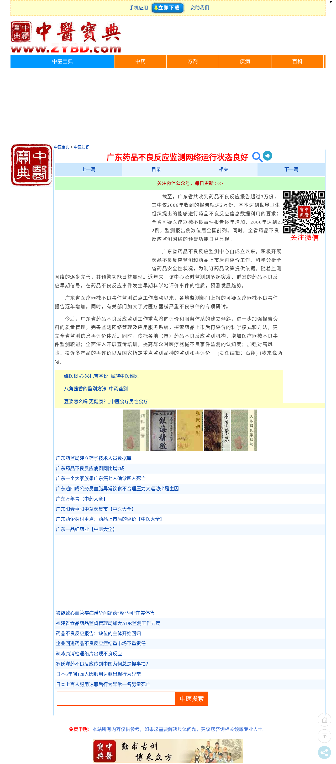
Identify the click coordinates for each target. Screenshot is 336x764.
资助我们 (199, 7)
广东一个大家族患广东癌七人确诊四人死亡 (101, 478)
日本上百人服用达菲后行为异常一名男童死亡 (103, 684)
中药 (140, 61)
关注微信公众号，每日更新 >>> (190, 183)
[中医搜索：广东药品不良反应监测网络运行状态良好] (255, 157)
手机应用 (139, 7)
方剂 (192, 61)
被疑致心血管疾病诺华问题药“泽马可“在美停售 (105, 613)
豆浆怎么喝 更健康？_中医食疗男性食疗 (106, 401)
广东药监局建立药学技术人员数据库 (94, 458)
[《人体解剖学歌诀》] (244, 449)
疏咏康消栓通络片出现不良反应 (89, 653)
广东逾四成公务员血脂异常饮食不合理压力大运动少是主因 (117, 488)
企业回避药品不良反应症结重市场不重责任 (101, 643)
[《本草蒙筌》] (217, 449)
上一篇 (88, 169)
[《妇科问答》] (136, 449)
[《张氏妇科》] (190, 449)
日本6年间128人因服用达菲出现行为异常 (98, 674)
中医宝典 (62, 61)
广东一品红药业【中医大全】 (86, 529)
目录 (156, 169)
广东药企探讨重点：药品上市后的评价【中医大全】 (110, 519)
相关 (223, 169)
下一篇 (291, 169)
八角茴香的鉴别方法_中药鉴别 (96, 388)
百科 (297, 61)
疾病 (245, 61)
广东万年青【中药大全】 (82, 499)
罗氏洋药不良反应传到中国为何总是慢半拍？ (103, 664)
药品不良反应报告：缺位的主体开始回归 (98, 633)
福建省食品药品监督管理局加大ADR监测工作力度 (108, 623)
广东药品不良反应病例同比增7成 (90, 468)
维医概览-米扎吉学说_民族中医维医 (101, 376)
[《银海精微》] (163, 449)
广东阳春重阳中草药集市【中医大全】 (96, 509)
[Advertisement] (168, 107)
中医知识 (82, 147)
